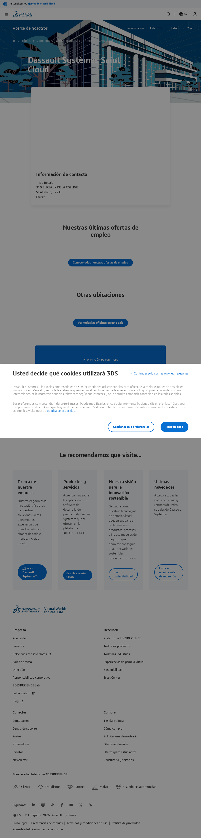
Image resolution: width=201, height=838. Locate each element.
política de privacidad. (61, 410)
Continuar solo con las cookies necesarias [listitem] (161, 373)
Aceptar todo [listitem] (174, 426)
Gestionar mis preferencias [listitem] (131, 426)
